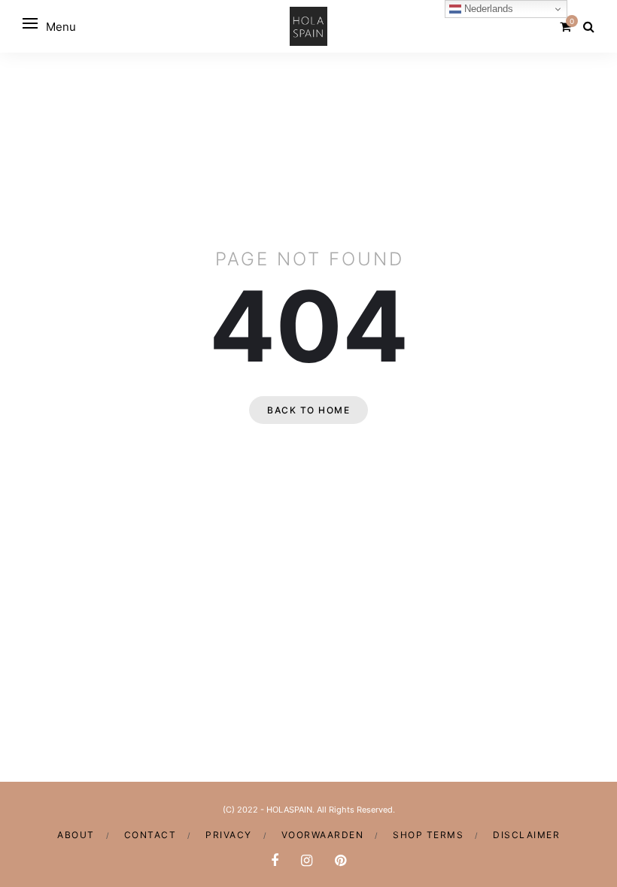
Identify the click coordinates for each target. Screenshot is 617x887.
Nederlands (487, 8)
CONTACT (150, 834)
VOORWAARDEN (322, 834)
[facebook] (274, 860)
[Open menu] (30, 23)
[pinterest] (340, 860)
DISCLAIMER (526, 834)
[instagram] (306, 860)
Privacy (228, 834)
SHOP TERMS (428, 834)
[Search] (588, 26)
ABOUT (76, 834)
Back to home (308, 410)
